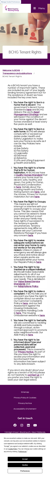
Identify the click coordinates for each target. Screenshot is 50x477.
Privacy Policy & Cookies (25, 398)
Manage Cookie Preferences (10, 2)
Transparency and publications (17, 73)
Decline (25, 465)
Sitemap (25, 392)
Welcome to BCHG (11, 70)
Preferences (25, 471)
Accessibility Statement (25, 409)
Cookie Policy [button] (12, 449)
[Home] (11, 8)
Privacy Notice (25, 403)
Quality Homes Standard (29, 175)
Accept (25, 459)
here (25, 303)
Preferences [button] (22, 452)
